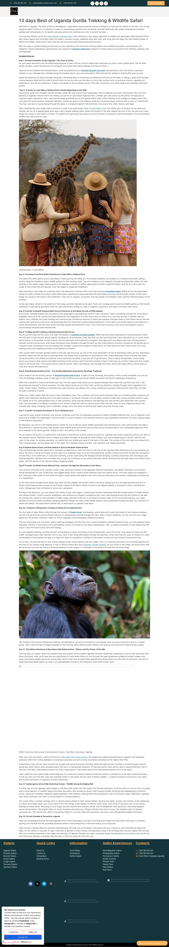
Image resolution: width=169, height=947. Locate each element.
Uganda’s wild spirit (81, 49)
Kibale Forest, (76, 512)
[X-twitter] (92, 3)
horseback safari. (113, 291)
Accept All (22, 937)
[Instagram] (97, 3)
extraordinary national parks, (60, 36)
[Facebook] (101, 3)
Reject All (33, 932)
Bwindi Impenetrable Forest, (67, 375)
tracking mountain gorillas (83, 335)
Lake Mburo (96, 108)
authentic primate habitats (94, 544)
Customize (13, 932)
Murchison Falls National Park (74, 757)
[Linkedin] (106, 3)
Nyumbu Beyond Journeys (93, 70)
